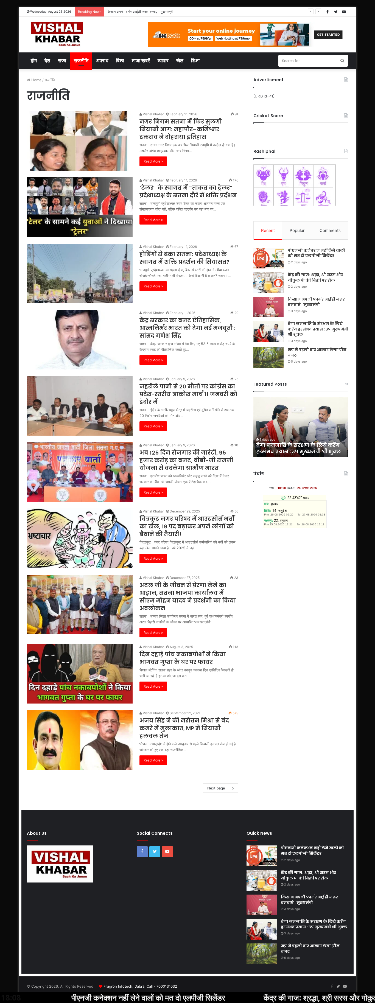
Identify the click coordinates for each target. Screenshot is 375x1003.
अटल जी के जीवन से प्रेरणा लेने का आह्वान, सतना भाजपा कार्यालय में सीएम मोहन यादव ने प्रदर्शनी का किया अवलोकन (187, 596)
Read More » (153, 161)
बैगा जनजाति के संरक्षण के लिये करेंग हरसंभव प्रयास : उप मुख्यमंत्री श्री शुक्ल (318, 329)
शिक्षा (195, 60)
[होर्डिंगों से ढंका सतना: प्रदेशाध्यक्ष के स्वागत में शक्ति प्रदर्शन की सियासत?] (80, 273)
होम (34, 60)
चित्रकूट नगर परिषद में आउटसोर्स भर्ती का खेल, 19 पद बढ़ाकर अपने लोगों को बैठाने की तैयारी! (187, 526)
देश (47, 60)
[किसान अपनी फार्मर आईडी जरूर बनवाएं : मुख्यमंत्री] (268, 307)
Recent (268, 230)
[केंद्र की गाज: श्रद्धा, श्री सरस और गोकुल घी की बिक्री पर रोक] (268, 282)
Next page (216, 788)
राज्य (62, 60)
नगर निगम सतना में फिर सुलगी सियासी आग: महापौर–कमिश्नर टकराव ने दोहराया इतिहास (180, 129)
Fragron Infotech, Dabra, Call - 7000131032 (140, 986)
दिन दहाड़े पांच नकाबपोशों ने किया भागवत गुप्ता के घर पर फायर (182, 658)
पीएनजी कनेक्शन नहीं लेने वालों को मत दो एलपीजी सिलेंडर (316, 253)
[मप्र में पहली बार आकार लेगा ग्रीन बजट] (268, 357)
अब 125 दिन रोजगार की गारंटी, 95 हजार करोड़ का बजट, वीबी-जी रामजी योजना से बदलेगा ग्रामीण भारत (186, 460)
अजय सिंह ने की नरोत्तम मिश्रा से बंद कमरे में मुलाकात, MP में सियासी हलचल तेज (184, 728)
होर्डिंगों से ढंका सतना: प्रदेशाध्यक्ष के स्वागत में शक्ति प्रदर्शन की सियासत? (184, 258)
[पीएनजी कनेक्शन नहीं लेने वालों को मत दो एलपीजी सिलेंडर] (268, 258)
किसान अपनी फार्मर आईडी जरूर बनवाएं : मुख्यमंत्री (316, 301)
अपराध (102, 60)
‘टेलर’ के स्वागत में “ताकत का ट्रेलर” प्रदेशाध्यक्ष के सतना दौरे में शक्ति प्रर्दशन (188, 191)
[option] (300, 427)
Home (35, 80)
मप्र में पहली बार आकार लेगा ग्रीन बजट (317, 352)
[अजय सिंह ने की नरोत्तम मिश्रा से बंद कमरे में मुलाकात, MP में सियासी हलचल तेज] (80, 740)
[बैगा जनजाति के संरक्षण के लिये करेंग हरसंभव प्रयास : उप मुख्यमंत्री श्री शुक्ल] (268, 331)
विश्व (120, 60)
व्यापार (163, 60)
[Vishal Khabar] (56, 33)
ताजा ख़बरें (141, 60)
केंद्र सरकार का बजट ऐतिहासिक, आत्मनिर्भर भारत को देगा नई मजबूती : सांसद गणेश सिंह (187, 328)
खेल (179, 60)
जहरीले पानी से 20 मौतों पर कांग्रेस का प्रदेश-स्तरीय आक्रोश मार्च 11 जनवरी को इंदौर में (188, 394)
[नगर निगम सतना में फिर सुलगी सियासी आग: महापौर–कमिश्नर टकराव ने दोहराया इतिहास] (80, 141)
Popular (297, 230)
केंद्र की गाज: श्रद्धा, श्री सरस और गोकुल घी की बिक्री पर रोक (315, 277)
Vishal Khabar (153, 114)
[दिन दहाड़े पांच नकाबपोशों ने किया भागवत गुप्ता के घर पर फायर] (80, 674)
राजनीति (81, 60)
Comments (330, 230)
